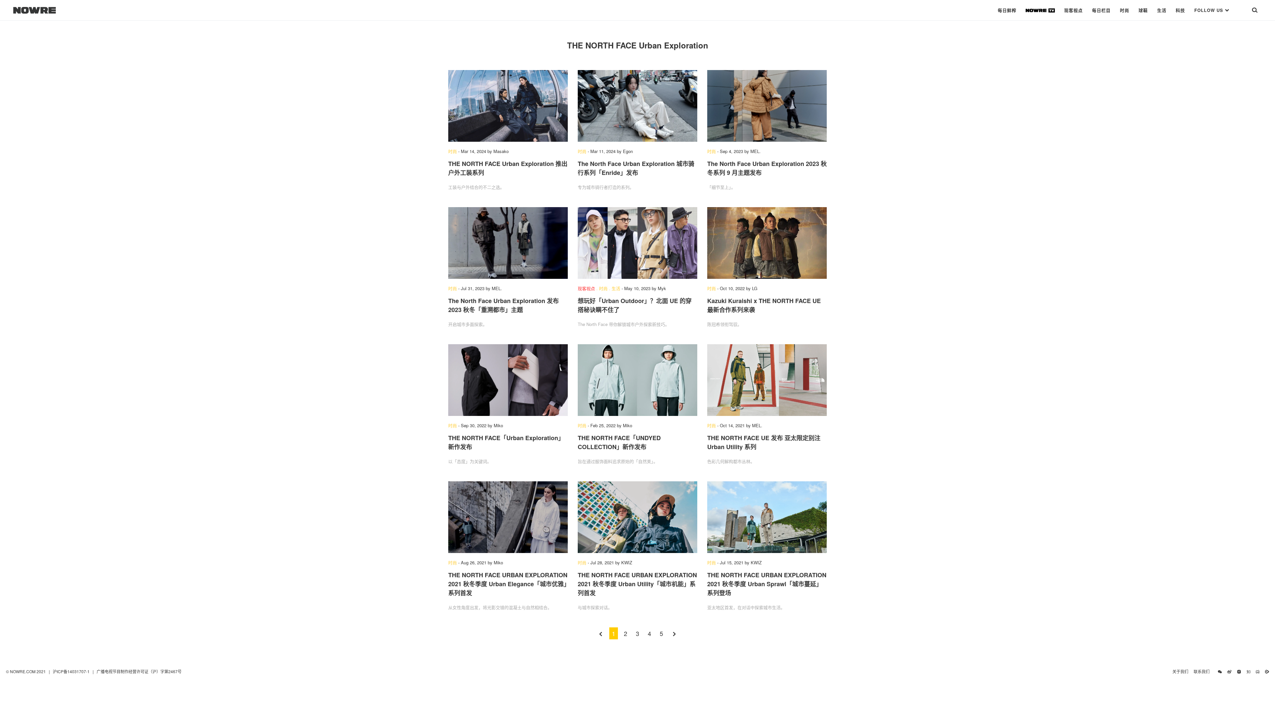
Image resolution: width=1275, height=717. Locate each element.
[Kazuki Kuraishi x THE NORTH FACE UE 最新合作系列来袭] (767, 243)
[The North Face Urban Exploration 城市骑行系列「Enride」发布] (637, 106)
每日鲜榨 (1007, 10)
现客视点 (1073, 10)
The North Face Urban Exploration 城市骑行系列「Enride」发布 (636, 168)
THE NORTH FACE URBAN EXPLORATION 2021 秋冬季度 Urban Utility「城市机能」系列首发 (637, 584)
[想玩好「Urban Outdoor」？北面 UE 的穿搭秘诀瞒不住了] (637, 243)
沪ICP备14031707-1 (72, 671)
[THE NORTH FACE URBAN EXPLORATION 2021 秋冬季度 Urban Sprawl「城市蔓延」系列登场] (767, 517)
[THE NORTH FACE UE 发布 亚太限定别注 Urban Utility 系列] (767, 380)
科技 (1180, 10)
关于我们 (1180, 671)
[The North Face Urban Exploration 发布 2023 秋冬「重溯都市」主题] (508, 243)
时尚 (1124, 10)
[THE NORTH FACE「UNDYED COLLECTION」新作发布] (637, 380)
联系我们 (1203, 671)
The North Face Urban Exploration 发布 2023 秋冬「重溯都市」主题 (503, 305)
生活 (1161, 10)
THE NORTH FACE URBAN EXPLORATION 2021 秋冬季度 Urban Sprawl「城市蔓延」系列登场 (766, 584)
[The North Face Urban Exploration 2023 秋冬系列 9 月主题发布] (767, 106)
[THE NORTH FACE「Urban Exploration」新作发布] (508, 380)
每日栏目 (1101, 10)
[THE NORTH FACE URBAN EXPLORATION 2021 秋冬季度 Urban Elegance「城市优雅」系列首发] (508, 517)
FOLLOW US (1209, 10)
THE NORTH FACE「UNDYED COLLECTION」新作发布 (619, 442)
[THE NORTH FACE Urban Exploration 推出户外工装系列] (508, 106)
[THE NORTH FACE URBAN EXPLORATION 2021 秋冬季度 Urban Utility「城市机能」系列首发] (637, 517)
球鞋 (1143, 10)
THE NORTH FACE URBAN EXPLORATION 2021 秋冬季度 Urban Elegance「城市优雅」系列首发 (507, 584)
